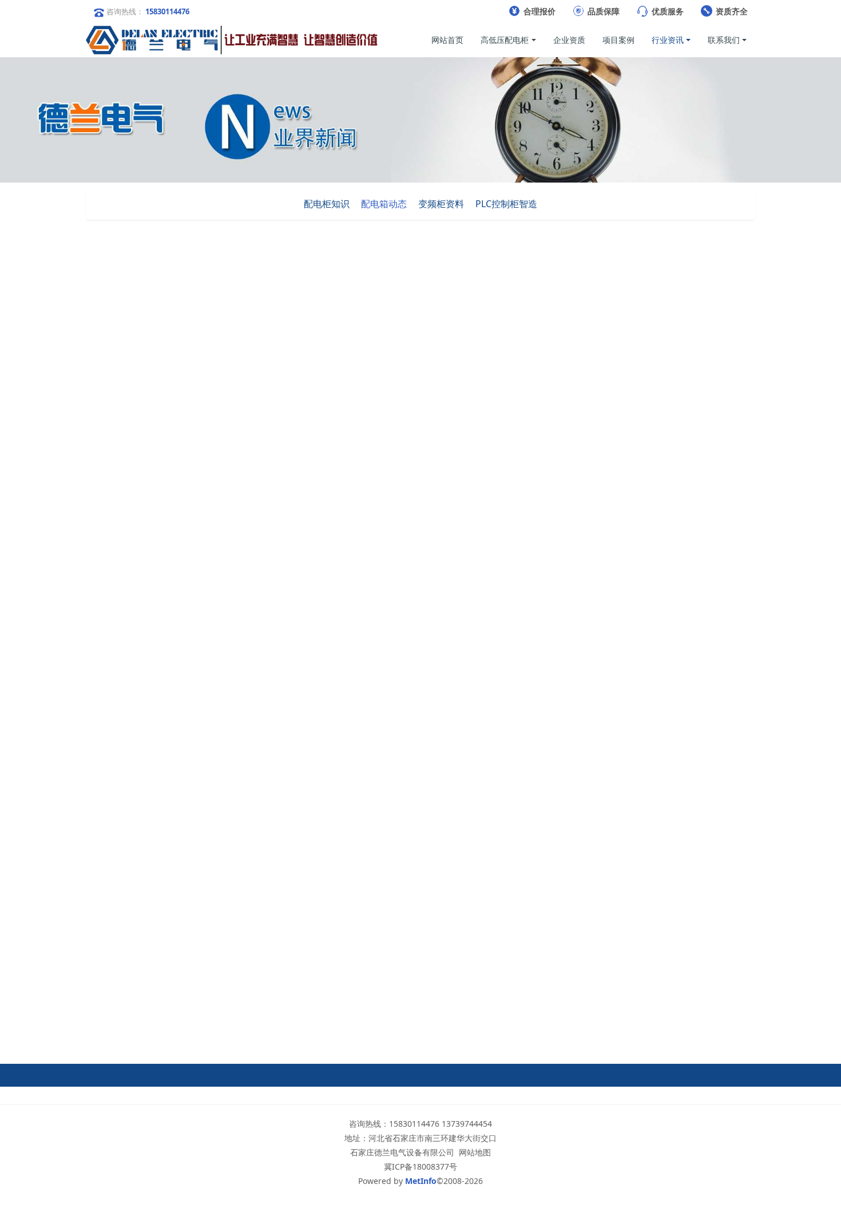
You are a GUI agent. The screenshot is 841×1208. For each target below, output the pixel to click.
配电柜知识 (327, 203)
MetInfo (421, 1180)
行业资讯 (635, 305)
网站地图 (475, 1152)
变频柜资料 (441, 203)
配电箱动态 (384, 203)
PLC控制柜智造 (506, 203)
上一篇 (203, 1017)
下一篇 (483, 1017)
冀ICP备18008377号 (420, 1166)
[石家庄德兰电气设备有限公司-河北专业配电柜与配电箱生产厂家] (232, 40)
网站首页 (447, 39)
